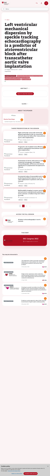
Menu (7, 9)
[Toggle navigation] (46, 3)
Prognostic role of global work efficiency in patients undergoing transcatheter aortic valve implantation (31, 148)
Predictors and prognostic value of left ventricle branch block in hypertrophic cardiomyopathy (33, 301)
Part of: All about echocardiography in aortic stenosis (29, 75)
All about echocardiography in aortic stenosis (29, 220)
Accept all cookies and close (31, 473)
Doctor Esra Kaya (9, 119)
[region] (25, 470)
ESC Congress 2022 (30, 239)
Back (8, 20)
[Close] (47, 466)
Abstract (21, 142)
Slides (25, 142)
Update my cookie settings (17, 473)
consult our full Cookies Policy (14, 470)
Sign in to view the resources (25, 93)
